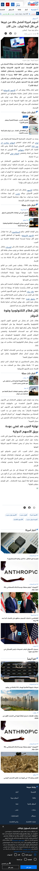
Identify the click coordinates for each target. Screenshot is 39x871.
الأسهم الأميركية (9, 90)
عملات (34, 809)
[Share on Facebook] (10, 33)
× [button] (3, 826)
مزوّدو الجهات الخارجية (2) (18, 840)
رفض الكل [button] (10, 867)
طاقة (34, 797)
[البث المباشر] (7, 4)
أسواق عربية (14, 797)
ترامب (18, 193)
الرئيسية (33, 9)
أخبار (17, 791)
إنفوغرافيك (14, 815)
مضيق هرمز (30, 298)
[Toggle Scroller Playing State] (37, 13)
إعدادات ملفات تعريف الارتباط (30, 851)
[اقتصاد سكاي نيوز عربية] (31, 4)
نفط (17, 803)
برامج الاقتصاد (13, 821)
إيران (36, 142)
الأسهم (29, 189)
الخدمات (8, 246)
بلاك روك (30, 291)
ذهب (16, 809)
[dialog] (19, 848)
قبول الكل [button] (28, 867)
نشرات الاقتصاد (31, 821)
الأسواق (11, 9)
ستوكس (21, 149)
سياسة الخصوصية (18, 851)
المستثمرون (16, 231)
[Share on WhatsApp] (15, 33)
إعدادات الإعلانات (27, 849)
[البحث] (12, 4)
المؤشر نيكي (14, 153)
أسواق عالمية (32, 803)
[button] (18, 4)
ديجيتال (33, 815)
